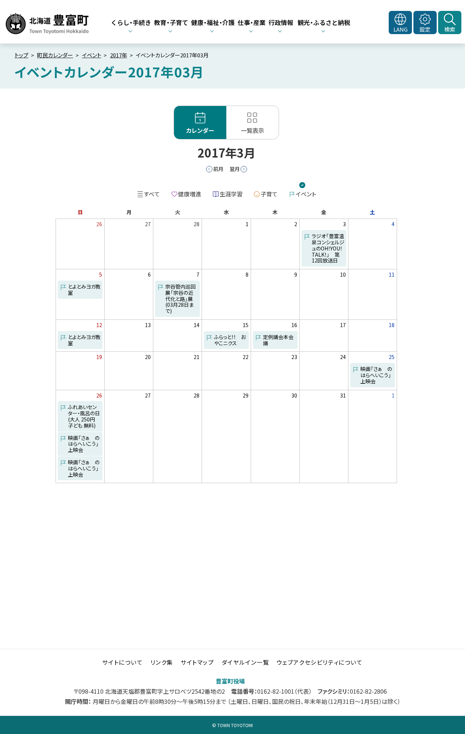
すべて (152, 193)
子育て (269, 193)
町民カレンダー (55, 55)
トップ (21, 55)
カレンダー (200, 130)
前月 (218, 168)
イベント (91, 55)
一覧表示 (252, 130)
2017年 (118, 55)
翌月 (235, 168)
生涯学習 (231, 193)
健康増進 (189, 193)
